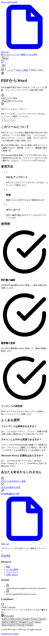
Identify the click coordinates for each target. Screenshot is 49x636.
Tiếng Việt (20, 625)
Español (26, 619)
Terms (3, 634)
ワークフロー (15, 54)
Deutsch (42, 619)
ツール (6, 54)
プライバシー (12, 572)
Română (30, 625)
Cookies (15, 634)
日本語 (11, 619)
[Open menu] (3, 66)
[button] (24, 109)
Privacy (9, 634)
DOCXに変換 (10, 121)
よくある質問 (31, 54)
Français (34, 619)
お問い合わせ (12, 575)
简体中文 (5, 622)
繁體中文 (14, 622)
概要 (23, 54)
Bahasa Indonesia (8, 625)
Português (23, 622)
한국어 (18, 619)
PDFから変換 (22, 70)
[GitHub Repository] (2, 62)
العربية (31, 622)
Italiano (37, 622)
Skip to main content (9, 2)
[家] (2, 70)
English (4, 619)
